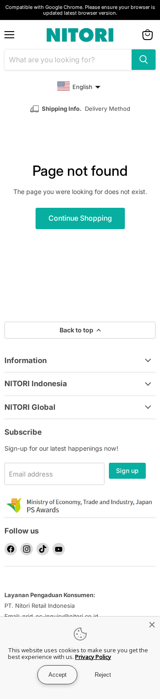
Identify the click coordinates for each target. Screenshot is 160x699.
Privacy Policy (93, 657)
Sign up (127, 470)
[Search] (144, 59)
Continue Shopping (80, 218)
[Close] (152, 624)
